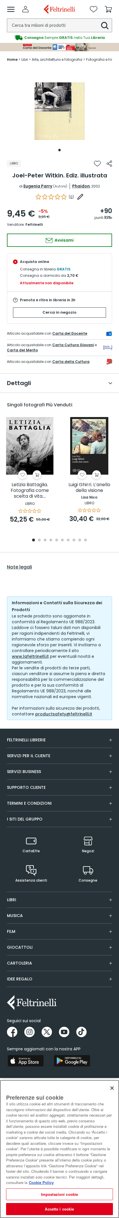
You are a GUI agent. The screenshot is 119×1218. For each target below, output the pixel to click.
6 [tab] (62, 540)
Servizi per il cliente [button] (28, 756)
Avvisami (64, 240)
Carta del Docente (69, 333)
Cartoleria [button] (19, 963)
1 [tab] (59, 150)
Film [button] (11, 931)
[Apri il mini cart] (108, 9)
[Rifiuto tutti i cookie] (112, 1088)
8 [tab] (74, 540)
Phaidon (81, 186)
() (71, 196)
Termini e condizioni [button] (29, 803)
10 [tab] (85, 540)
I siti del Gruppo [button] (24, 819)
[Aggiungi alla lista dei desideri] (97, 163)
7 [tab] (68, 540)
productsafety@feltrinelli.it (63, 714)
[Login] (25, 9)
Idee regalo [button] (19, 979)
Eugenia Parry (37, 186)
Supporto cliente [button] (26, 787)
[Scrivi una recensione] (80, 196)
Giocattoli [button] (20, 947)
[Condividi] (109, 163)
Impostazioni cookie (59, 1194)
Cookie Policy (41, 1182)
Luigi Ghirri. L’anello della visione (89, 488)
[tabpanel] (59, 111)
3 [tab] (45, 540)
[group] (59, 38)
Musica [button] (15, 915)
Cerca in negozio (59, 312)
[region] (59, 1149)
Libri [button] (11, 900)
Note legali (19, 567)
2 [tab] (39, 540)
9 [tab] (80, 540)
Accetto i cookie (59, 1209)
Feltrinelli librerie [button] (26, 740)
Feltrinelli (34, 224)
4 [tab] (51, 540)
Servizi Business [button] (24, 771)
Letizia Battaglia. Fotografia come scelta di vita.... (30, 490)
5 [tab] (56, 540)
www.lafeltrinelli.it (30, 656)
